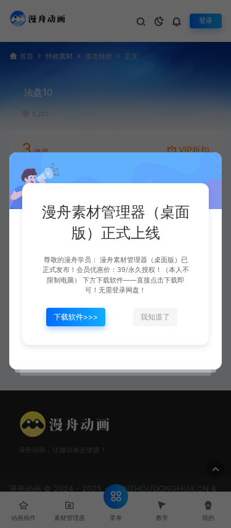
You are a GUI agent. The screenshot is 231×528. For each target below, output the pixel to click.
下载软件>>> (76, 316)
